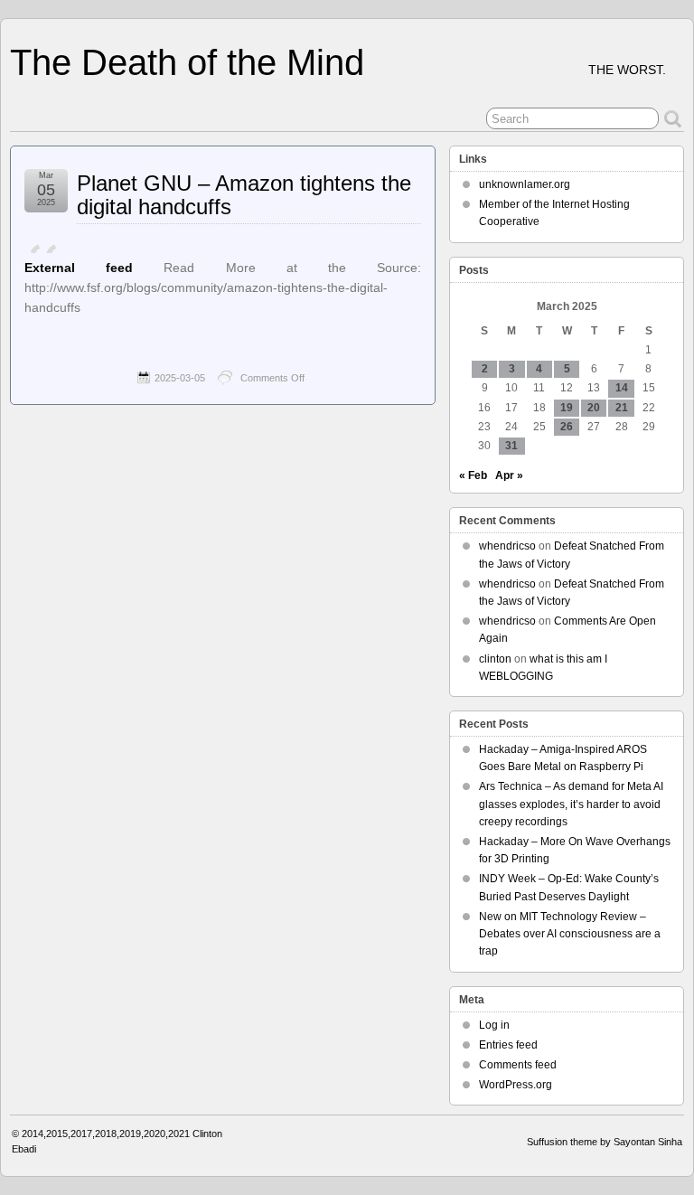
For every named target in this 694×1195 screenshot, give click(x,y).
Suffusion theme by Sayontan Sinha (604, 1141)
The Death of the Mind (187, 62)
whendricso (507, 546)
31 (511, 445)
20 (593, 407)
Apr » (509, 475)
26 (566, 426)
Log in (494, 1025)
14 (621, 387)
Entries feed (508, 1045)
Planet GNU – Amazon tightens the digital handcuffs (244, 195)
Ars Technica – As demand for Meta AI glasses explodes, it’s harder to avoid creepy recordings (571, 803)
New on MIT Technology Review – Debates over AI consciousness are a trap (570, 933)
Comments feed (518, 1065)
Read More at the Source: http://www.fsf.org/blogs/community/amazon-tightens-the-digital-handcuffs (222, 287)
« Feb (473, 475)
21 (621, 407)
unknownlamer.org (524, 184)
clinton (495, 659)
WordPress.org (515, 1084)
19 (566, 407)
